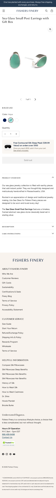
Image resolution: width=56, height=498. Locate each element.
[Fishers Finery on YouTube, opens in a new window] (14, 454)
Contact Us (7, 437)
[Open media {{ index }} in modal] (28, 60)
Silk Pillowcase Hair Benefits (14, 378)
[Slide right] (35, 99)
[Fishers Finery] (27, 10)
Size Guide (6, 324)
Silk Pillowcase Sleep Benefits (15, 369)
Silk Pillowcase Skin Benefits (14, 374)
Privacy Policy (8, 305)
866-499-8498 (8, 434)
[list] (28, 60)
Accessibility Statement (12, 310)
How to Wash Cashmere (12, 392)
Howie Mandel (8, 401)
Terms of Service (9, 301)
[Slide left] (21, 99)
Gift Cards (6, 283)
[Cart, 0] (52, 11)
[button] (8, 443)
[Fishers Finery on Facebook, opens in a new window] (3, 454)
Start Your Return (9, 328)
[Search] (46, 11)
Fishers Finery (13, 467)
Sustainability (8, 287)
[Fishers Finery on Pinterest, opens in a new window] (10, 454)
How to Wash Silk (9, 387)
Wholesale (6, 346)
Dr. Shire (5, 396)
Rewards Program (10, 342)
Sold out (28, 160)
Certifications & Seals (11, 292)
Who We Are (7, 274)
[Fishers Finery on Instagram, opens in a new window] (7, 454)
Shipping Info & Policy (11, 337)
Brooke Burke (8, 405)
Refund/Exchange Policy (12, 333)
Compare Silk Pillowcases (13, 365)
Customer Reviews (10, 278)
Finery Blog (7, 296)
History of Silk (8, 383)
